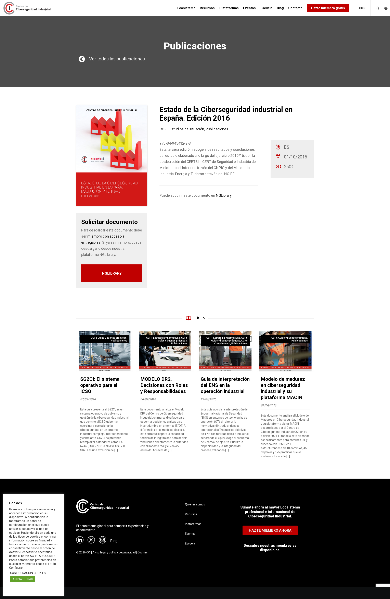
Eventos (190, 533)
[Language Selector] (383, 8)
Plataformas (193, 524)
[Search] (375, 8)
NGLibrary (224, 195)
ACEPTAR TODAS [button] (23, 578)
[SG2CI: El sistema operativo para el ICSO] (104, 351)
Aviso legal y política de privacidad (114, 552)
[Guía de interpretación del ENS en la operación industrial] (225, 351)
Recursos (191, 514)
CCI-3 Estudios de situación (181, 129)
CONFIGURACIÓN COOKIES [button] (28, 573)
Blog (113, 541)
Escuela (190, 543)
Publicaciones (217, 129)
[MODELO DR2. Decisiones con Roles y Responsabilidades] (164, 351)
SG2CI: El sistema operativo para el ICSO (99, 385)
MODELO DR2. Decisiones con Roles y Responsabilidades (164, 385)
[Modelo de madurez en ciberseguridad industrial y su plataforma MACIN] (285, 351)
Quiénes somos (195, 504)
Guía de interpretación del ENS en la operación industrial (225, 385)
